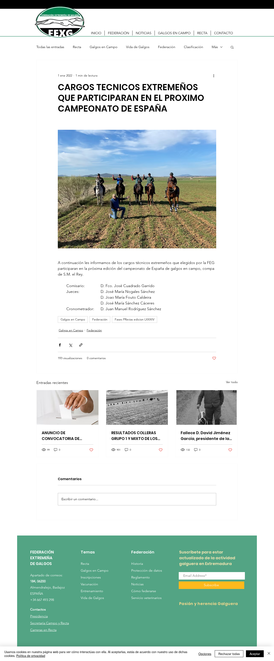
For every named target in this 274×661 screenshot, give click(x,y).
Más (215, 47)
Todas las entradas (50, 47)
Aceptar (255, 654)
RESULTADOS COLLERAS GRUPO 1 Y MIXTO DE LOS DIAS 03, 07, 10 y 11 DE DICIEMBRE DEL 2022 (134, 435)
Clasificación (193, 47)
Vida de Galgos (137, 47)
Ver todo (232, 382)
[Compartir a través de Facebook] (60, 345)
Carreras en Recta (43, 630)
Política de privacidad (30, 656)
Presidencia (39, 616)
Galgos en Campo (104, 47)
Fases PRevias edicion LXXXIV (134, 319)
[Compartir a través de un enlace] (81, 345)
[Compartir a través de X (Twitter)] (70, 345)
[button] (118, 33)
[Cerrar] (268, 654)
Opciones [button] (204, 654)
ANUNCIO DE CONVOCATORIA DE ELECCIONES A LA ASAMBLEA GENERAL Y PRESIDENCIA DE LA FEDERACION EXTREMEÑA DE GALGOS (65, 435)
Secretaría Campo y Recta (49, 623)
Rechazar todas (229, 654)
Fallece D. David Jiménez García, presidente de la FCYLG (205, 435)
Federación (166, 47)
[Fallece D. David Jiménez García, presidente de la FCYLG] (206, 407)
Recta (77, 47)
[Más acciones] (213, 75)
